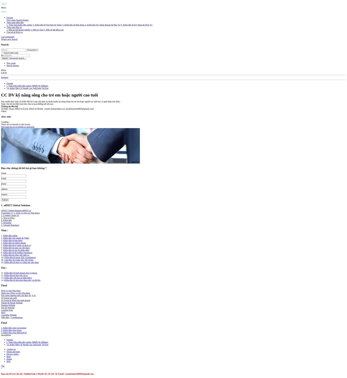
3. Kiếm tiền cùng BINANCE (14, 333)
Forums (10, 18)
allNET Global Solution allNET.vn (16, 210)
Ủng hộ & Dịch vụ (15, 32)
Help (9, 356)
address (4, 189)
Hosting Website (8, 305)
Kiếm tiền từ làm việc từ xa (16, 275)
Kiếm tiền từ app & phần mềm (16, 250)
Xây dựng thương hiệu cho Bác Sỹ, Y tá (18, 295)
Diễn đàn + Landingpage (12, 317)
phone (3, 184)
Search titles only (11, 53)
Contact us (11, 349)
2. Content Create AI (10, 215)
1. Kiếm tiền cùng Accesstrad (13, 328)
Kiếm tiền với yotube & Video (16, 238)
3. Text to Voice (8, 218)
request (4, 194)
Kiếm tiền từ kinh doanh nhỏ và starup (20, 273)
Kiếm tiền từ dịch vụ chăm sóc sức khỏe (21, 262)
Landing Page (7, 310)
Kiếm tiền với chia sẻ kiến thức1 (18, 278)
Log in (4, 72)
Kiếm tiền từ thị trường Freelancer (17, 253)
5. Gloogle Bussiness (10, 225)
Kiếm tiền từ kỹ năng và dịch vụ (17, 245)
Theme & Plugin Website (12, 303)
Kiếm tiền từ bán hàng (12, 240)
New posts (11, 20)
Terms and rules (13, 352)
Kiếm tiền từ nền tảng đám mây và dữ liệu (22, 280)
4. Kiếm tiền (6, 220)
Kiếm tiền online (10, 235)
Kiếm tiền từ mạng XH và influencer (20, 257)
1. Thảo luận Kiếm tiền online (19, 25)
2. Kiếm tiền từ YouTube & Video (47, 25)
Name (3, 173)
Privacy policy (13, 354)
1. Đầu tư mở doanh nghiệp (18, 30)
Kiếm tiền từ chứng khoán (14, 243)
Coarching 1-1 (7, 213)
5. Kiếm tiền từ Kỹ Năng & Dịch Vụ (136, 25)
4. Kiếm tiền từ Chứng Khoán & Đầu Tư (102, 25)
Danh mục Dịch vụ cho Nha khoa (15, 293)
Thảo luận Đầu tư (14, 27)
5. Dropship (6, 223)
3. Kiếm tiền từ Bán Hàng (73, 25)
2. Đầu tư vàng (37, 30)
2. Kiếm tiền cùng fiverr (11, 330)
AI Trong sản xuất (9, 298)
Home (9, 359)
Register (4, 77)
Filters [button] (3, 111)
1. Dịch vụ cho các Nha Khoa (27, 213)
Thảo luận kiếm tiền (15, 22)
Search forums (22, 20)
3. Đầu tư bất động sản (54, 30)
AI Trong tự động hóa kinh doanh (15, 300)
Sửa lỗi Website (8, 308)
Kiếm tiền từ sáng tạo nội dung (16, 248)
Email (3, 178)
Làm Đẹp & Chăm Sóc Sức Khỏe (18, 260)
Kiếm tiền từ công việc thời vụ (16, 255)
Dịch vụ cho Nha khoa (11, 291)
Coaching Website (9, 315)
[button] (3, 7)
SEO (3, 312)
